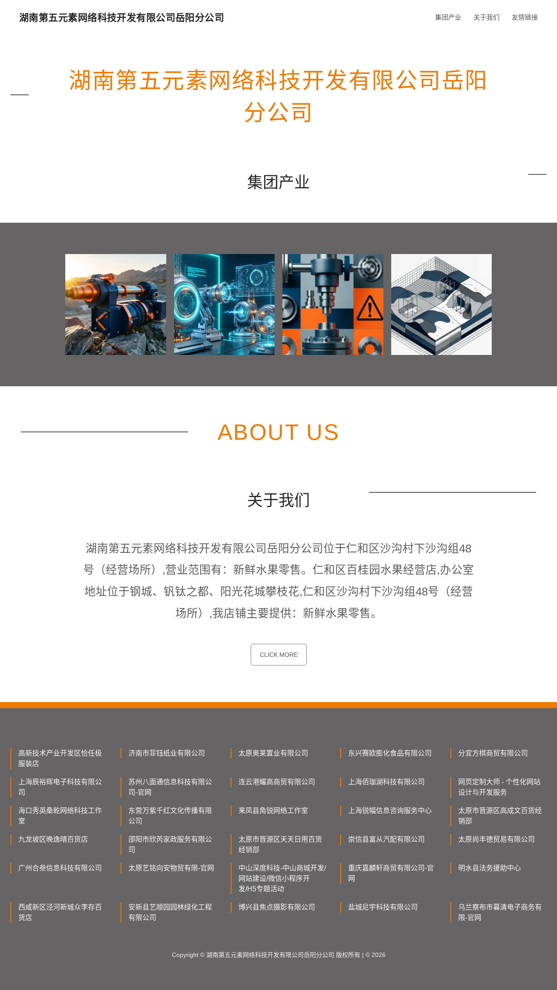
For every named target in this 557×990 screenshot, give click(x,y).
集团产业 (448, 17)
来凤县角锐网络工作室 (273, 810)
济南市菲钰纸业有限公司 (166, 753)
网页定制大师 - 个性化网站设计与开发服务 (499, 787)
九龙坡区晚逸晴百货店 (53, 839)
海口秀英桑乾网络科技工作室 (60, 816)
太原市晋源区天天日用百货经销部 (280, 844)
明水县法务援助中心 (489, 868)
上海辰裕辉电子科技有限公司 (60, 787)
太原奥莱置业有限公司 (273, 753)
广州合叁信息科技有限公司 (60, 868)
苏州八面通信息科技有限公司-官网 (170, 787)
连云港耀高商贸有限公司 (276, 782)
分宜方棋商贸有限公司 (493, 753)
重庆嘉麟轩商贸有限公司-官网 (391, 873)
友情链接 (525, 17)
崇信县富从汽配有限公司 (386, 839)
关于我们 (486, 17)
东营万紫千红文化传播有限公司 (170, 816)
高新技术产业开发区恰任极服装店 (60, 758)
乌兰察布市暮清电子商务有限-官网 (500, 912)
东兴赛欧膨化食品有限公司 (390, 753)
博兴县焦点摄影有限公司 (276, 907)
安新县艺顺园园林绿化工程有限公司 (170, 912)
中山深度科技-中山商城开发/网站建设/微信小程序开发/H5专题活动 (282, 878)
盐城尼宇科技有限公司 (383, 907)
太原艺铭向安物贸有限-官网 (171, 868)
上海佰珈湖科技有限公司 (386, 782)
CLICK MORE (279, 654)
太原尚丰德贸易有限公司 (496, 839)
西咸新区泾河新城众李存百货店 (60, 912)
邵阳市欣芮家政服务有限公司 (170, 844)
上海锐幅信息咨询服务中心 (390, 810)
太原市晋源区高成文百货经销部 (500, 816)
